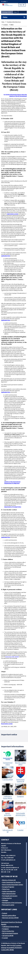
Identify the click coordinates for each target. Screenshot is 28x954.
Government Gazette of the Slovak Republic (11, 923)
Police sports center (8, 905)
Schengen (5, 900)
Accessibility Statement (14, 947)
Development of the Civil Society (12, 902)
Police (15, 12)
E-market (5, 938)
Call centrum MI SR (7, 935)
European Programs (8, 887)
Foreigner (5, 24)
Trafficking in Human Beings (10, 926)
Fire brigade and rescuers (9, 896)
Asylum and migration (9, 891)
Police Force (5, 889)
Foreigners (5, 929)
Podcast (4, 913)
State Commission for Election (11, 882)
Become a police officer (9, 915)
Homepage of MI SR (6, 12)
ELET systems (17, 945)
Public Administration (9, 893)
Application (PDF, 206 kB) (12, 656)
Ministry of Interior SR (9, 880)
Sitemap (3, 947)
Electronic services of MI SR (10, 918)
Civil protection (7, 898)
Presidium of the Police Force (14, 22)
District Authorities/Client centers (12, 884)
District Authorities (8, 931)
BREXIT (12, 24)
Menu (22, 5)
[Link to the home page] (7, 4)
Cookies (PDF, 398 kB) (7, 950)
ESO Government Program (10, 933)
